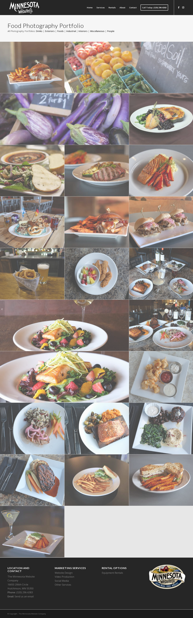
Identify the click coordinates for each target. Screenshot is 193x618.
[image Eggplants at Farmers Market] (64, 119)
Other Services (63, 584)
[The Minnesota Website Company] (24, 7)
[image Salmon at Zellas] (32, 531)
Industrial (71, 31)
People (110, 31)
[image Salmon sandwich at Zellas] (97, 480)
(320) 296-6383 (24, 592)
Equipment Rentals (112, 572)
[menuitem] (90, 7)
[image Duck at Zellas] (32, 428)
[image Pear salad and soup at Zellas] (32, 170)
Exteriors (50, 31)
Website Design (64, 572)
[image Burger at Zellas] (32, 67)
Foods (60, 31)
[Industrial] (190, 309)
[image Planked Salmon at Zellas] (97, 428)
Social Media (62, 580)
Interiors (82, 31)
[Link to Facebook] (178, 7)
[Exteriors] (2, 309)
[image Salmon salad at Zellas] (64, 325)
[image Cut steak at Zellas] (97, 170)
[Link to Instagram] (183, 7)
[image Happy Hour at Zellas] (32, 274)
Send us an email (24, 596)
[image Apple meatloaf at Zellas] (32, 480)
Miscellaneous (97, 31)
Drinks (39, 31)
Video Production (64, 576)
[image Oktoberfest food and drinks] (32, 222)
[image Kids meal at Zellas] (97, 274)
